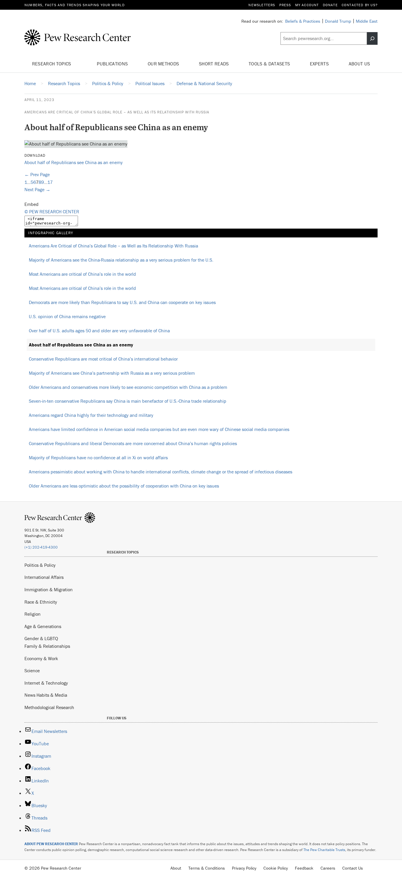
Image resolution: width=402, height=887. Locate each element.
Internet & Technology (46, 683)
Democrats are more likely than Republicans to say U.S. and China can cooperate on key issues (122, 302)
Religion (32, 614)
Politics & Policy (40, 565)
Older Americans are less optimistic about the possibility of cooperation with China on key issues (124, 486)
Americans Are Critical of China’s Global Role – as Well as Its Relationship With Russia (116, 112)
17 (50, 182)
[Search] (372, 38)
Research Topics (52, 64)
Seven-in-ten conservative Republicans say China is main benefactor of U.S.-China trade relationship (127, 401)
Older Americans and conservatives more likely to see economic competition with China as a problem (128, 387)
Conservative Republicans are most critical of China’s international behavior (103, 359)
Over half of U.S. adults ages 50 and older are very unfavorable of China (99, 330)
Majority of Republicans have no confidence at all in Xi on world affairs (98, 457)
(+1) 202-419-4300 (41, 547)
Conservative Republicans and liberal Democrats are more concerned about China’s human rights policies (133, 443)
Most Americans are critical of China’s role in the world (82, 274)
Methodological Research (49, 707)
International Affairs (44, 577)
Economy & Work (41, 658)
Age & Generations (42, 626)
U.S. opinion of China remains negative (67, 316)
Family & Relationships (47, 646)
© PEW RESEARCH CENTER (51, 211)
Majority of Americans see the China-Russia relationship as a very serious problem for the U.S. (121, 260)
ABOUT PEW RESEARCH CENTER (51, 843)
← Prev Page (37, 174)
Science (32, 670)
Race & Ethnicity (40, 602)
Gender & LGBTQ (41, 638)
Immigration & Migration (48, 589)
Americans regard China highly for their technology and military (91, 415)
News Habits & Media (45, 695)
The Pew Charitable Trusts (324, 849)
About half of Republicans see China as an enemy (73, 162)
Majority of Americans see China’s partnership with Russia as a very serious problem (112, 373)
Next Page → (37, 189)
